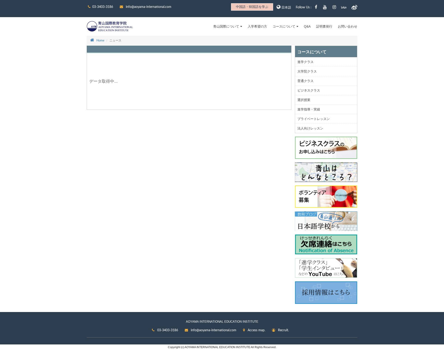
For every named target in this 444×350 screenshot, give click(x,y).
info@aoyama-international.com (148, 7)
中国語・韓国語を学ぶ (252, 7)
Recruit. (283, 330)
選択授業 (303, 100)
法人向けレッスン (310, 128)
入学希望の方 (257, 26)
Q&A (307, 26)
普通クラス (305, 81)
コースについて (284, 26)
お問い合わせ (347, 26)
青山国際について (226, 26)
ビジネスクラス (308, 90)
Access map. (256, 330)
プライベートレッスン (313, 119)
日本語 (286, 7)
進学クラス (305, 62)
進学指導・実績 (308, 109)
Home (100, 40)
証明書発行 (324, 26)
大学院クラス (307, 71)
